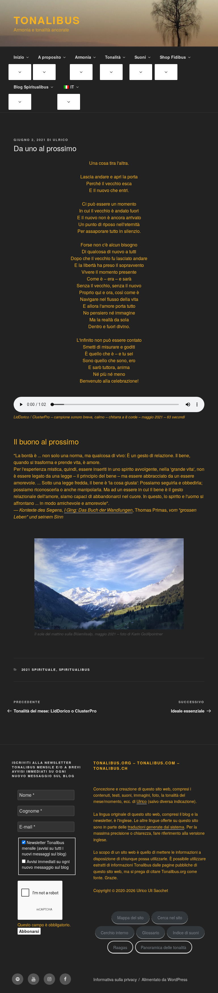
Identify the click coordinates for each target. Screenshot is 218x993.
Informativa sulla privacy (115, 979)
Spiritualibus (74, 669)
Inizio (19, 57)
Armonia (83, 57)
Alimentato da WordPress (164, 979)
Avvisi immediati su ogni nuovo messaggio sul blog (46, 864)
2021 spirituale (39, 669)
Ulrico (60, 140)
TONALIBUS (47, 19)
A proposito (49, 57)
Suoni (140, 57)
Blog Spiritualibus (31, 87)
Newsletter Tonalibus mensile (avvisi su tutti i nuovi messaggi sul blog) (44, 848)
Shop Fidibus (173, 57)
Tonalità (113, 57)
